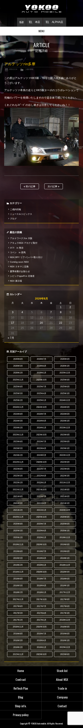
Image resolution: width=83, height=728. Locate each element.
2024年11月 (18, 407)
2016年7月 (41, 634)
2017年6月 (65, 606)
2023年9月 (65, 435)
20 (41, 322)
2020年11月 (18, 517)
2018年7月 (41, 579)
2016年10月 (41, 627)
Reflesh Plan (21, 688)
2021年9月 (65, 489)
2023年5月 (18, 448)
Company (62, 697)
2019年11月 (18, 544)
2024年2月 (18, 428)
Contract (20, 679)
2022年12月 (65, 455)
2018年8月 (18, 579)
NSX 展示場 (16, 281)
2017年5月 (18, 613)
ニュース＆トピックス (21, 214)
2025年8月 (18, 387)
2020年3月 (65, 531)
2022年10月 (41, 462)
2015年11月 (18, 654)
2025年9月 (65, 380)
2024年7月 (41, 414)
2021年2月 (18, 510)
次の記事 (53, 186)
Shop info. (21, 706)
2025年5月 (18, 393)
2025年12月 (65, 373)
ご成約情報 (29, 69)
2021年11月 (18, 489)
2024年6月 (65, 414)
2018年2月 (18, 592)
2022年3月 (65, 476)
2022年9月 (65, 462)
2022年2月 (18, 482)
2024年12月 (65, 400)
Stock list (62, 670)
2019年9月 (65, 544)
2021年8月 (18, 496)
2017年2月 (18, 620)
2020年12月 (65, 510)
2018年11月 (18, 572)
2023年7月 (41, 441)
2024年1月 (41, 428)
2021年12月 (65, 482)
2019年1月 (41, 565)
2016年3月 (65, 640)
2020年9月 (65, 517)
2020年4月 (41, 531)
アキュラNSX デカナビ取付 (23, 243)
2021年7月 (41, 496)
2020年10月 (41, 517)
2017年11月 (18, 599)
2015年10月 (41, 654)
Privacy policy (20, 714)
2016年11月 (18, 627)
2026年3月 (65, 366)
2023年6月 (65, 441)
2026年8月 (18, 359)
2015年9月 (65, 654)
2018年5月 (18, 585)
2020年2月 (18, 537)
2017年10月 (41, 599)
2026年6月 (65, 359)
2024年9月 (65, 407)
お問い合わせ (21, 22)
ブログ (13, 218)
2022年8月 (18, 469)
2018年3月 (65, 585)
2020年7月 (41, 524)
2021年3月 (65, 503)
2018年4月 (41, 585)
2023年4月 (41, 448)
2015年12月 (65, 647)
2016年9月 (65, 627)
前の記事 (30, 186)
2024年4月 (41, 421)
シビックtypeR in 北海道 (22, 276)
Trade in (62, 688)
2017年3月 (65, 613)
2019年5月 (18, 558)
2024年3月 (65, 421)
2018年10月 (41, 572)
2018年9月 (65, 572)
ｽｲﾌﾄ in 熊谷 (16, 248)
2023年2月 (18, 455)
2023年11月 (18, 435)
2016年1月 (41, 647)
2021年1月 (41, 510)
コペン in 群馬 (18, 252)
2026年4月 (41, 366)
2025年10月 (41, 380)
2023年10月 (41, 435)
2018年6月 (65, 579)
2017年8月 (18, 606)
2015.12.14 (13, 69)
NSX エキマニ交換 (19, 266)
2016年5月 (18, 640)
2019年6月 (65, 551)
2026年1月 (41, 373)
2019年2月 (18, 565)
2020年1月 (41, 537)
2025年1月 (41, 400)
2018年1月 (41, 592)
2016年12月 (65, 620)
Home (20, 670)
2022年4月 (41, 476)
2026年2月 (18, 373)
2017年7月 (41, 606)
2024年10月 (41, 407)
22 (60, 322)
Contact (62, 706)
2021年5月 (18, 503)
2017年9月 (65, 599)
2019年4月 (41, 558)
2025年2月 (18, 400)
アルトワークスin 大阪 (21, 238)
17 (12, 322)
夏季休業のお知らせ (20, 271)
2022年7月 (41, 469)
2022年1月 (41, 482)
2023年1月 (41, 455)
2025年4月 (41, 393)
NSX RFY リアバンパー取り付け (26, 257)
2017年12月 (65, 592)
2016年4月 (41, 640)
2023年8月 (18, 441)
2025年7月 (41, 387)
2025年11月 (18, 380)
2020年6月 (65, 524)
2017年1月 (41, 620)
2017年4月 (41, 613)
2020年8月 (18, 524)
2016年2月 (18, 647)
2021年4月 (41, 503)
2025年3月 (65, 393)
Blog (20, 697)
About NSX (62, 679)
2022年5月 (18, 476)
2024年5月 (18, 421)
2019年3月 (65, 558)
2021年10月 (41, 489)
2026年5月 (18, 366)
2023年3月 (65, 448)
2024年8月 (18, 414)
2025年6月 (65, 387)
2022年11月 (18, 462)
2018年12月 (65, 565)
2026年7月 (41, 359)
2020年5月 (18, 531)
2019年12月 (65, 537)
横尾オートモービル (41, 9)
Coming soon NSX (19, 262)
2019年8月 (18, 551)
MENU (41, 31)
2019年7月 (41, 551)
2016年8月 (18, 634)
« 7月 (11, 337)
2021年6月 (65, 496)
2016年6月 (65, 634)
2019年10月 (41, 544)
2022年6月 (65, 469)
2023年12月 (65, 428)
